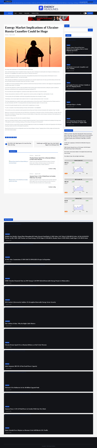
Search (66, 25)
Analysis (68, 45)
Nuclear (20, 13)
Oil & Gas (10, 13)
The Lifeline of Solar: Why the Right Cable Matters (74, 156)
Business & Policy (35, 13)
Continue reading (52, 168)
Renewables (27, 13)
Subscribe (90, 13)
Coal (15, 13)
